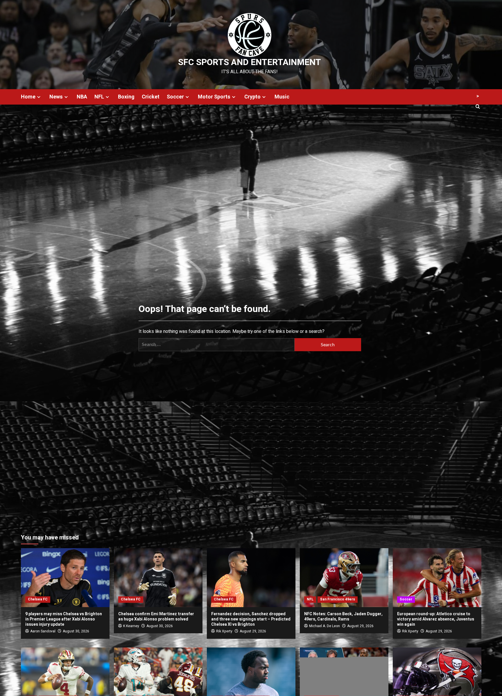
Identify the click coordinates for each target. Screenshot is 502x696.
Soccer (175, 97)
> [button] (477, 96)
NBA (82, 97)
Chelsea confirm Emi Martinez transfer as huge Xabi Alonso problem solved (156, 616)
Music (282, 97)
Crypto (252, 97)
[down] (38, 96)
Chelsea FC (38, 599)
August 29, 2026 (253, 631)
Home (28, 97)
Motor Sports (214, 97)
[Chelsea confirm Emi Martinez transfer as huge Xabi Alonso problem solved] (158, 577)
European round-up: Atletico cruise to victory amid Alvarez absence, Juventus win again (435, 619)
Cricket (150, 97)
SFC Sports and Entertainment (249, 62)
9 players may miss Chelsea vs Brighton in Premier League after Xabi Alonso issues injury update (63, 619)
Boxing (126, 97)
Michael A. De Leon (324, 626)
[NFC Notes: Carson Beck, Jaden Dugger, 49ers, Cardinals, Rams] (344, 577)
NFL (99, 97)
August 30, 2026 (76, 631)
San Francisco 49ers (337, 599)
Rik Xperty (224, 631)
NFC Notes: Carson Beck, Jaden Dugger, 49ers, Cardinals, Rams (343, 616)
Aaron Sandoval (42, 631)
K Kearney (131, 626)
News (56, 97)
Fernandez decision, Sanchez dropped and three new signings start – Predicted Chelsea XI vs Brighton (251, 619)
